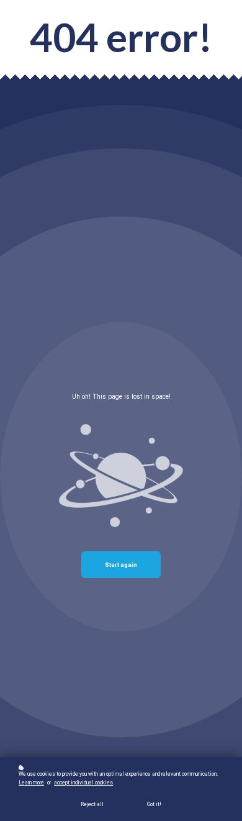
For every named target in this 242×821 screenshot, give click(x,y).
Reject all (92, 804)
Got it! (154, 804)
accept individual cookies (83, 782)
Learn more (31, 782)
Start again (121, 564)
